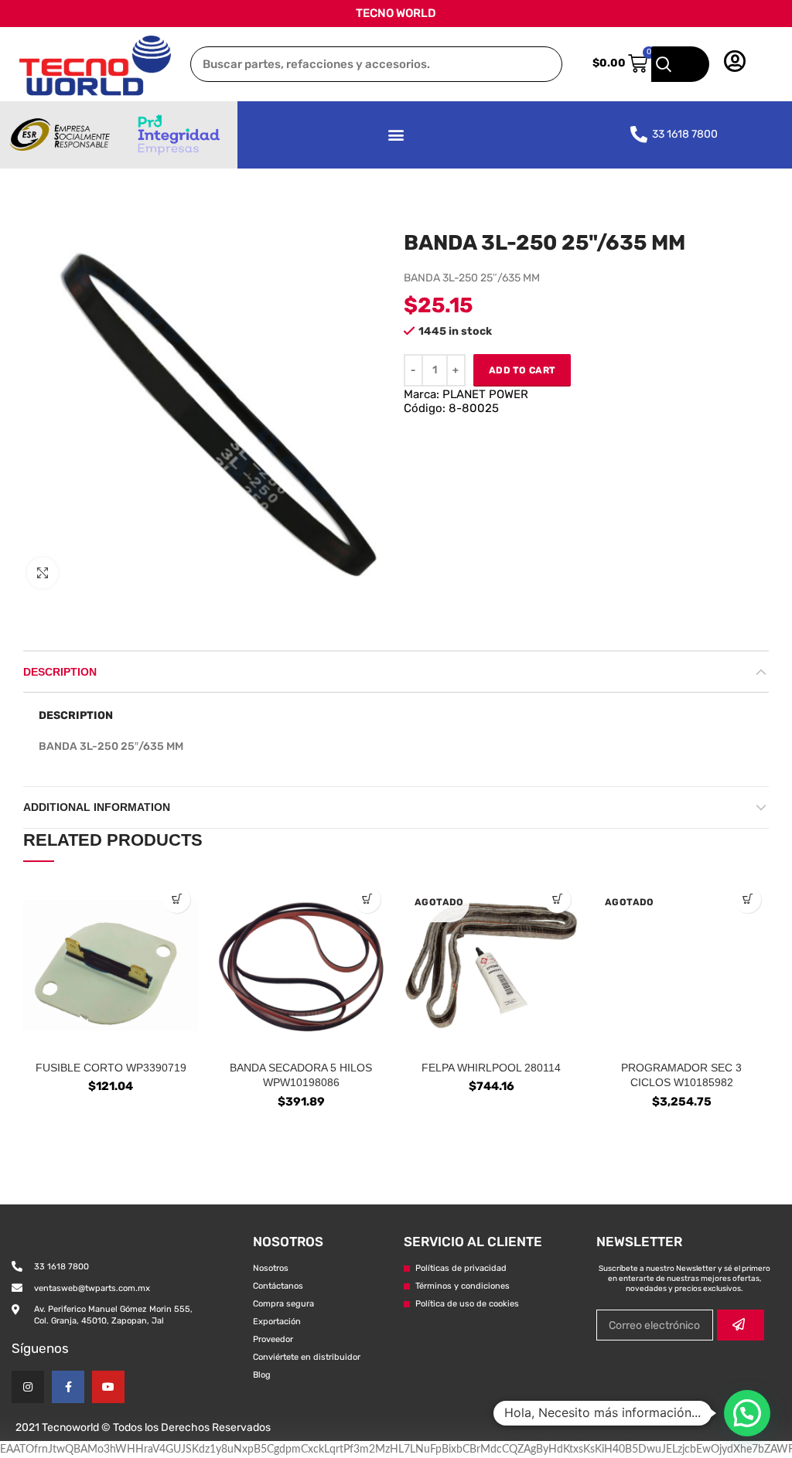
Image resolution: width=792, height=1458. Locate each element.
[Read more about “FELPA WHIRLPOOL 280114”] (557, 899)
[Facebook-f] (68, 1387)
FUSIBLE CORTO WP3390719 (111, 1067)
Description (60, 672)
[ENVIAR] (740, 1325)
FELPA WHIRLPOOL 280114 (491, 1067)
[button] (395, 135)
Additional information (96, 807)
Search (680, 64)
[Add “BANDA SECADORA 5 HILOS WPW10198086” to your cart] (367, 899)
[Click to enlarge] (42, 572)
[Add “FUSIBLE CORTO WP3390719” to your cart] (176, 899)
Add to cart (522, 370)
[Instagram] (28, 1387)
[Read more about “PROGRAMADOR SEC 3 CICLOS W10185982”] (747, 899)
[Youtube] (108, 1387)
